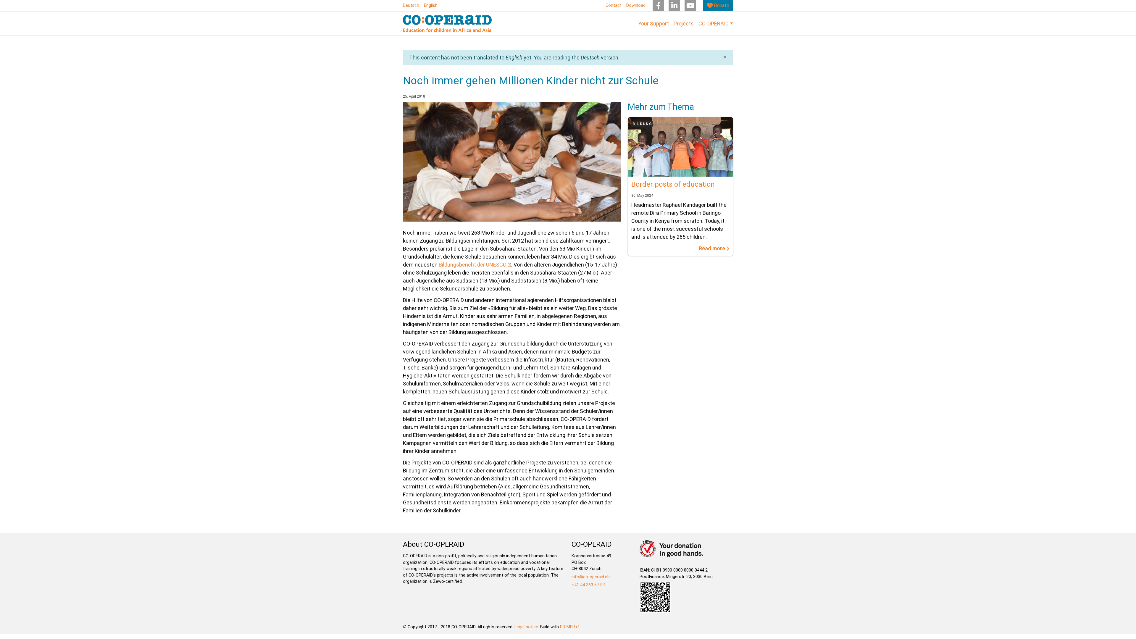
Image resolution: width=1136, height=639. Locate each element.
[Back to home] (447, 23)
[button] (725, 57)
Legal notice (526, 627)
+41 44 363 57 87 (588, 585)
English (431, 5)
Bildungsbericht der (472, 265)
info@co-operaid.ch (591, 577)
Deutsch (411, 5)
